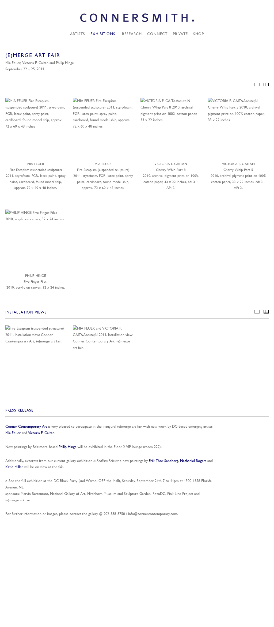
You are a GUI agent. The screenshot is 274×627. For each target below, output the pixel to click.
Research (132, 34)
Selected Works (257, 84)
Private (180, 34)
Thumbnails (266, 84)
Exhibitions (102, 34)
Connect (157, 34)
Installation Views (257, 312)
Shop (198, 34)
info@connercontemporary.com (152, 514)
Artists (77, 34)
